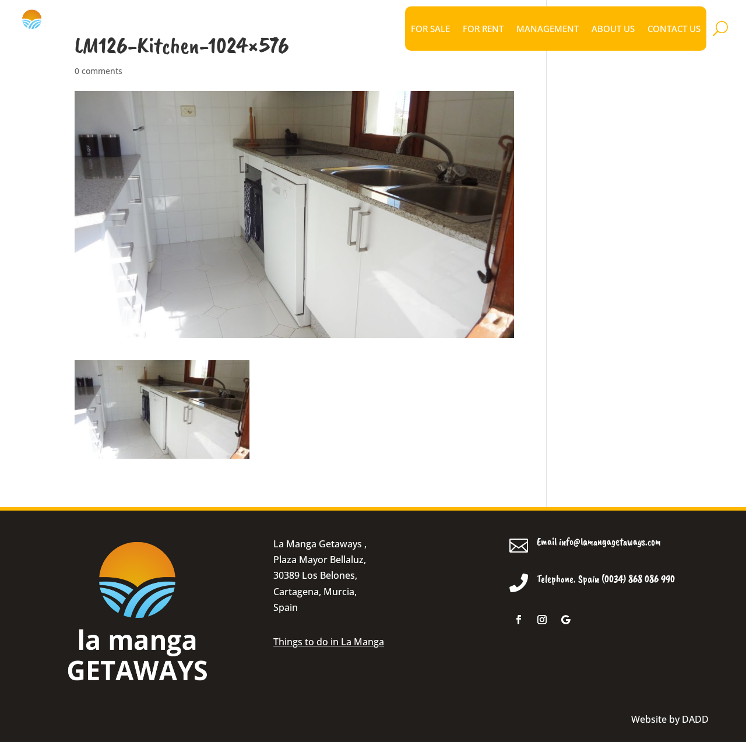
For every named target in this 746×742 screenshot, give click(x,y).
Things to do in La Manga (328, 641)
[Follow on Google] (565, 619)
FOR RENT (483, 28)
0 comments (98, 70)
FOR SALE (430, 28)
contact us (674, 28)
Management (547, 28)
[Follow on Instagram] (542, 619)
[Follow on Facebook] (518, 619)
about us (613, 28)
